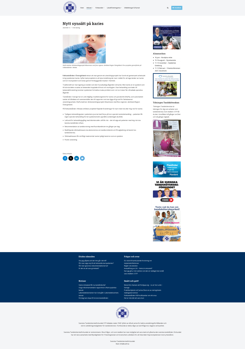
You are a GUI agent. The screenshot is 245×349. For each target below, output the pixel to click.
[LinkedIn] (76, 158)
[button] (92, 7)
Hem (82, 8)
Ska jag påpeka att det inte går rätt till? (93, 261)
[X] (70, 158)
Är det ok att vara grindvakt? (89, 268)
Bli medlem (176, 8)
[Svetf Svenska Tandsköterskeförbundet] (70, 8)
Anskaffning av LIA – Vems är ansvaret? (138, 268)
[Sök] (167, 8)
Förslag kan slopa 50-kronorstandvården (93, 298)
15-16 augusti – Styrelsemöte (165, 60)
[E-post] (82, 158)
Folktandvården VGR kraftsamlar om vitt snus (140, 295)
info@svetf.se (124, 344)
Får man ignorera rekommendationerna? (93, 266)
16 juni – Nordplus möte (163, 57)
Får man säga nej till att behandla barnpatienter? (96, 263)
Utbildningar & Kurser (132, 8)
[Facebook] (65, 158)
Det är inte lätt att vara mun (134, 298)
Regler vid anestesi (131, 266)
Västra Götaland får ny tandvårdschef (92, 285)
